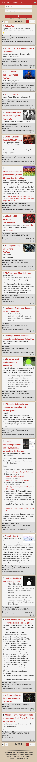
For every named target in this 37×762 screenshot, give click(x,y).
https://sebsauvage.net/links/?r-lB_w (18, 196)
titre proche (29, 225)
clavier (7, 523)
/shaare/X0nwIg (8, 738)
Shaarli (9, 753)
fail (5, 295)
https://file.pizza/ (9, 301)
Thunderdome (10, 230)
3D (16, 203)
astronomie (8, 36)
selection (7, 84)
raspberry (14, 429)
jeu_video (7, 59)
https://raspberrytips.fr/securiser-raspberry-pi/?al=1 (19, 434)
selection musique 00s (11, 100)
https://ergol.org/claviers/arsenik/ (14, 571)
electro (21, 156)
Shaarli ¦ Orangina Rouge (12, 2)
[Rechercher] (18, 16)
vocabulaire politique (11, 124)
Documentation (22, 758)
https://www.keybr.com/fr (15, 476)
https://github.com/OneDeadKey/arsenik (16, 529)
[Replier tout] (6, 22)
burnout (26, 732)
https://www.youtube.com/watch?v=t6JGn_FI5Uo (18, 88)
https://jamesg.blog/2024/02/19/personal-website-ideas (20, 352)
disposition (14, 566)
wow (6, 203)
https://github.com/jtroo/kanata (17, 480)
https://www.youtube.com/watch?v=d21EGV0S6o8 (18, 266)
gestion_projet (9, 607)
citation (7, 323)
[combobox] (18, 10)
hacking (7, 429)
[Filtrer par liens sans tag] (3, 22)
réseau (16, 295)
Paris (15, 682)
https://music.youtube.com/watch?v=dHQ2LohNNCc (19, 239)
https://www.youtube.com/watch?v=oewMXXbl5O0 (19, 161)
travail (17, 607)
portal (14, 59)
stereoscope (22, 203)
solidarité (13, 732)
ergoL (12, 523)
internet (19, 391)
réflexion (12, 391)
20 (27, 22)
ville (10, 682)
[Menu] (35, 3)
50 (30, 22)
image (11, 203)
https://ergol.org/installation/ (22, 472)
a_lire (6, 391)
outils (10, 295)
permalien (19, 86)
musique (14, 84)
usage (25, 391)
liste (6, 682)
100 (34, 22)
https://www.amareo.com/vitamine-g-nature (16, 329)
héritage (7, 346)
